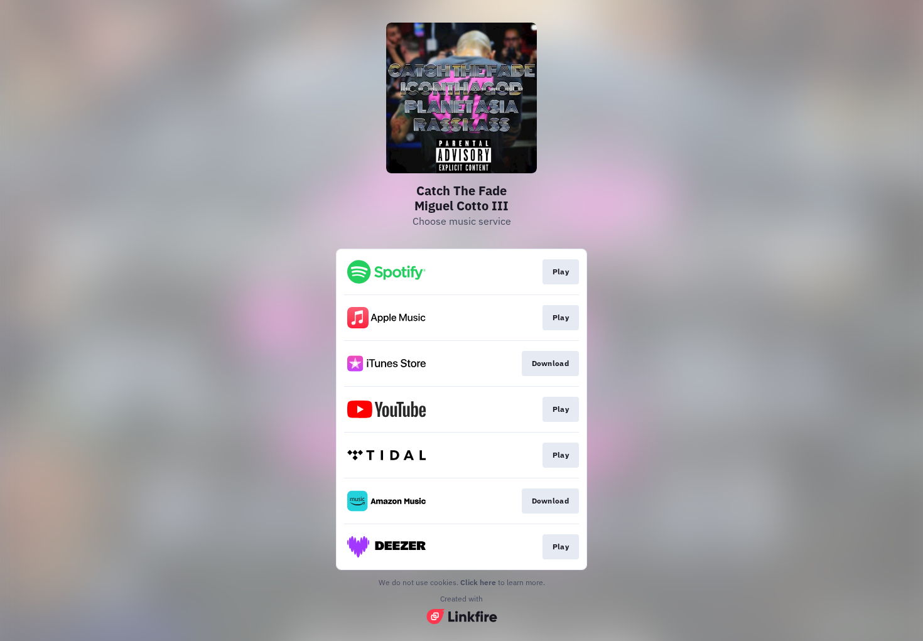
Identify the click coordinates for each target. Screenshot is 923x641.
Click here (478, 582)
